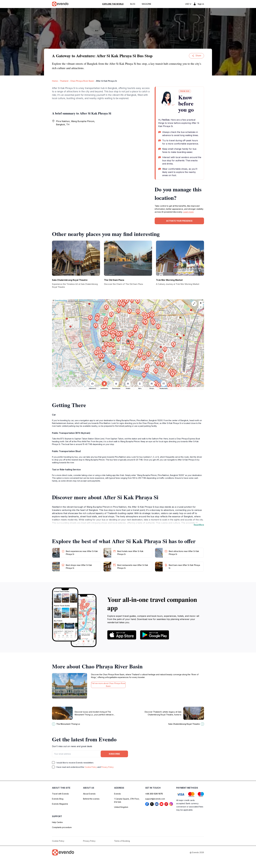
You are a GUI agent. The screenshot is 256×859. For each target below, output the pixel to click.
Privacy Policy (107, 767)
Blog (132, 4)
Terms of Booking (122, 841)
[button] (128, 342)
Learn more (188, 212)
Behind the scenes (91, 799)
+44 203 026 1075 (154, 794)
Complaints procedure (62, 827)
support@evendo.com (155, 799)
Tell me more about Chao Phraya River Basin (108, 684)
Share (198, 55)
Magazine (146, 4)
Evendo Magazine (60, 804)
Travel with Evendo (60, 794)
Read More (199, 525)
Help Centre (57, 822)
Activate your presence (179, 221)
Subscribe (114, 754)
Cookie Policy (91, 767)
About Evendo (89, 794)
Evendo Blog (57, 799)
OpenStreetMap (61, 300)
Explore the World (113, 4)
